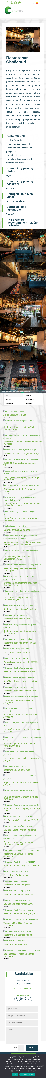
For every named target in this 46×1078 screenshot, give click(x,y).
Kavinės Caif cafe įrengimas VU (18, 904)
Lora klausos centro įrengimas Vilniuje (21, 453)
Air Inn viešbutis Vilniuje (14, 415)
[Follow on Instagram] (15, 2)
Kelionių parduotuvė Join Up (16, 530)
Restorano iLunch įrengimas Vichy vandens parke (19, 428)
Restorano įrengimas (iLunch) (17, 619)
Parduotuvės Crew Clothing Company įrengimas (21, 759)
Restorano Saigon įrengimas (16, 885)
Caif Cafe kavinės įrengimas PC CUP (20, 820)
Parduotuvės (29, 399)
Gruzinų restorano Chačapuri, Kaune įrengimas (20, 798)
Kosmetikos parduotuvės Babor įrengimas (18, 701)
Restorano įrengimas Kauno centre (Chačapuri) (19, 569)
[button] (33, 3)
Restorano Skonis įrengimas (16, 770)
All (7, 395)
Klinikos (8, 399)
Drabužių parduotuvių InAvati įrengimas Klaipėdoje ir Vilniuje (21, 504)
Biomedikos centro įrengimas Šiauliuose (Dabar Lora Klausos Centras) (22, 543)
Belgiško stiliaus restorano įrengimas (20, 681)
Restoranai (9, 403)
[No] (43, 1066)
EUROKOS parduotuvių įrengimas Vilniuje (19, 464)
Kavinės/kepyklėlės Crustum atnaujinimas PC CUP (16, 558)
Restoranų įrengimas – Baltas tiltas (19, 691)
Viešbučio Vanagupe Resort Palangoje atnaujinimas (21, 519)
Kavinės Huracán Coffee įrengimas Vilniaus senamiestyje (19, 843)
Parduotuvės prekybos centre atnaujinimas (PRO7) (17, 598)
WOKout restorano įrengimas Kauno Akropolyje (20, 716)
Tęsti (15, 1074)
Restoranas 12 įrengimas (15, 944)
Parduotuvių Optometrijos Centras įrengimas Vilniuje (19, 745)
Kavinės (28, 395)
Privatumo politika (27, 1074)
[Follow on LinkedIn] (11, 2)
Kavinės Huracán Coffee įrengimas (19, 830)
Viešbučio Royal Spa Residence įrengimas (18, 924)
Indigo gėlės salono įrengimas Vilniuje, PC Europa (21, 478)
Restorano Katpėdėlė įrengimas (18, 894)
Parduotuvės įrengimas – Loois (18, 652)
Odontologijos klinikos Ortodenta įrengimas (18, 955)
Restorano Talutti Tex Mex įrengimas (20, 913)
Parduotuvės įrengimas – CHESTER (20, 662)
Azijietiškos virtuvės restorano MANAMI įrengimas (21, 783)
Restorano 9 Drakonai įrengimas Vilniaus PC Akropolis (22, 443)
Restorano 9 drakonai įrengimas (18, 935)
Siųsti (32, 1048)
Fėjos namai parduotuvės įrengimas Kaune (20, 490)
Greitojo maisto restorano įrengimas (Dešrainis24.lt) (20, 584)
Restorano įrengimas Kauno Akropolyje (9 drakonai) (21, 632)
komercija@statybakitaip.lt (23, 988)
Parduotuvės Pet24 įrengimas (17, 875)
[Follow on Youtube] (19, 2)
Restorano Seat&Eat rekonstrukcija (19, 671)
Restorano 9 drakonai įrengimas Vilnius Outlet (21, 809)
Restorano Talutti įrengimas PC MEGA (21, 865)
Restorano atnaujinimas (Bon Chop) (20, 609)
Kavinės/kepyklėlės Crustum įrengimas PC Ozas (21, 730)
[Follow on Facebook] (7, 2)
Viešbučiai (28, 403)
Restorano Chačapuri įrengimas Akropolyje (18, 855)
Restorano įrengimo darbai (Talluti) (19, 643)
